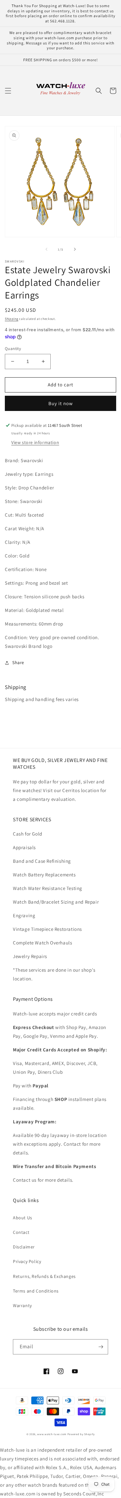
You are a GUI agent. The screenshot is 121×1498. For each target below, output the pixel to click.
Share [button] (18, 662)
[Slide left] (46, 249)
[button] (8, 91)
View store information (35, 442)
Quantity (13, 348)
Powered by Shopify (81, 1434)
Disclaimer (24, 1247)
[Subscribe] (101, 1346)
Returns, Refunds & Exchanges (44, 1276)
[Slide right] (75, 249)
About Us (22, 1218)
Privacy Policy (27, 1261)
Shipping (11, 319)
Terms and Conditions (36, 1291)
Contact (21, 1232)
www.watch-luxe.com (51, 1434)
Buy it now (60, 403)
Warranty (22, 1305)
